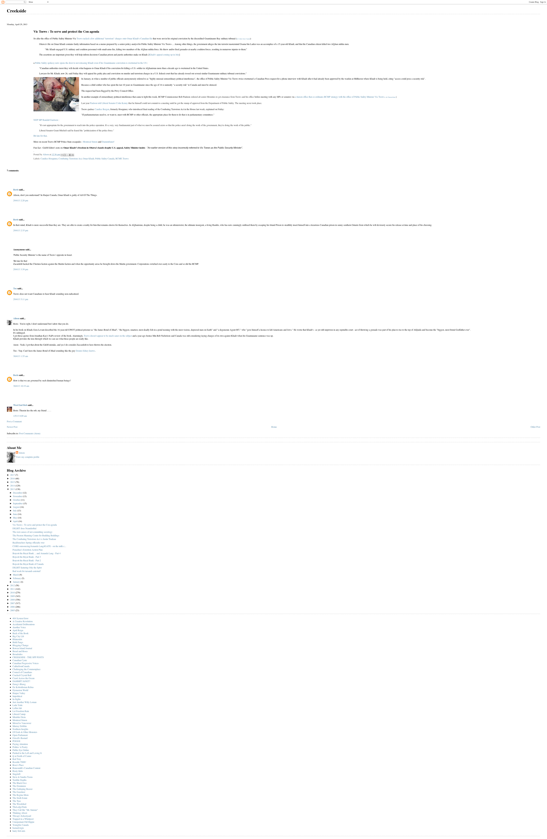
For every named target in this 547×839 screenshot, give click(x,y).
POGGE (16, 740)
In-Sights (17, 699)
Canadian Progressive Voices (26, 663)
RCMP (119, 158)
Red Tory (17, 758)
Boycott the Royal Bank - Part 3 (27, 556)
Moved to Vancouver (22, 723)
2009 (12, 595)
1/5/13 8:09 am (20, 415)
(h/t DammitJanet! (391, 97)
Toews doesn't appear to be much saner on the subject (108, 335)
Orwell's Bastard (20, 737)
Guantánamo (110, 62)
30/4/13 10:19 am (21, 385)
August (16, 506)
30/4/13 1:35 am (20, 356)
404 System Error (20, 618)
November (18, 496)
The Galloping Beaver (22, 788)
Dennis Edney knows (85, 350)
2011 (12, 588)
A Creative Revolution (23, 621)
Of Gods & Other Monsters (25, 732)
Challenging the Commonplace (26, 669)
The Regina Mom (20, 794)
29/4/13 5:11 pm (20, 299)
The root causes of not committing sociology (32, 531)
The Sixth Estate (20, 797)
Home (274, 426)
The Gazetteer (19, 791)
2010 (12, 592)
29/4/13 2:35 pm (20, 230)
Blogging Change (20, 645)
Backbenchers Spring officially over (28, 542)
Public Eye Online (21, 749)
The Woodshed (19, 803)
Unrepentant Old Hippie (23, 821)
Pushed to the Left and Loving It (27, 752)
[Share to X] (67, 155)
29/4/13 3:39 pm (20, 269)
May (15, 517)
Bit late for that (40, 135)
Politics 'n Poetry (20, 746)
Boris (15, 189)
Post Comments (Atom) (29, 433)
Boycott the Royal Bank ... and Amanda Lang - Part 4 (37, 553)
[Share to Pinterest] (72, 155)
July (15, 510)
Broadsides (18, 654)
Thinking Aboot (20, 812)
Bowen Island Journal (22, 648)
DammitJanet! (108, 141)
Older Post (535, 426)
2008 (12, 599)
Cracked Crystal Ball (22, 675)
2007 (12, 603)
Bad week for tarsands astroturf (26, 571)
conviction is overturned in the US (131, 62)
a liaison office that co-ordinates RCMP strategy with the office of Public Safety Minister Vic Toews (339, 96)
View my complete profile (27, 456)
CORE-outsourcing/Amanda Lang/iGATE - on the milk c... (39, 546)
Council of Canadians (22, 672)
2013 (12, 489)
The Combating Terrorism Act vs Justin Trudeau (34, 538)
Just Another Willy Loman (24, 702)
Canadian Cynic (20, 660)
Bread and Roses (20, 651)
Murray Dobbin (20, 726)
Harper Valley (19, 693)
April (15, 521)
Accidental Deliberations (24, 624)
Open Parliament (20, 735)
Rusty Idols (18, 770)
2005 (12, 610)
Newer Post (12, 426)
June (15, 514)
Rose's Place (18, 764)
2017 (12, 474)
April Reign (18, 630)
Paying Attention (20, 743)
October (17, 499)
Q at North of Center (22, 755)
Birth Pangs (18, 642)
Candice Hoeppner (49, 158)
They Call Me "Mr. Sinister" (25, 809)
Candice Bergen (102, 109)
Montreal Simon (90, 141)
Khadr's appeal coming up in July (164, 54)
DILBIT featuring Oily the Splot (27, 567)
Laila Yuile (18, 705)
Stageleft (16, 773)
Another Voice (19, 627)
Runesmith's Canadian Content (26, 767)
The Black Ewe (20, 782)
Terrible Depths (19, 779)
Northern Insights (20, 729)
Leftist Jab (17, 708)
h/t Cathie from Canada (243, 39)
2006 (12, 606)
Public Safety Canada (104, 158)
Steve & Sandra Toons (23, 776)
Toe (15, 288)
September (18, 503)
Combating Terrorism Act (70, 158)
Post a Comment (14, 421)
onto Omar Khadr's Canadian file (137, 38)
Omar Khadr (88, 158)
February (17, 578)
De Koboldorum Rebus (23, 687)
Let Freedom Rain (21, 711)
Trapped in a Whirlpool (23, 818)
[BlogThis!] (64, 155)
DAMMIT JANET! (21, 681)
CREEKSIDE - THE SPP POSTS (28, 657)
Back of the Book (20, 633)
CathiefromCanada (21, 666)
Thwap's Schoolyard (22, 815)
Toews (80, 38)
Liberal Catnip (19, 714)
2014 (12, 485)
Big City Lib (18, 636)
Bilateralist (17, 639)
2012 (12, 585)
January (17, 581)
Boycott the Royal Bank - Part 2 (27, 560)
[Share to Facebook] (70, 155)
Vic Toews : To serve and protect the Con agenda (35, 524)
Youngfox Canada (21, 824)
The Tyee (17, 800)
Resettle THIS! (19, 761)
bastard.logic (18, 827)
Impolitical (17, 696)
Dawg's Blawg (19, 684)
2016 (12, 478)
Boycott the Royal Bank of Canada (28, 563)
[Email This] (62, 155)
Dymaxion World (20, 690)
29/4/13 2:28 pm (20, 200)
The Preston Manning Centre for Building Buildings (36, 535)
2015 (12, 481)
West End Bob (20, 405)
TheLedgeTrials (20, 806)
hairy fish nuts (19, 830)
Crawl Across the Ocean (23, 678)
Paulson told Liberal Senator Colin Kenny (109, 103)
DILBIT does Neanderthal (24, 528)
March (16, 574)
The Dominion (19, 785)
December (18, 492)
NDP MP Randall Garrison (45, 119)
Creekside (16, 10)
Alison (16, 318)
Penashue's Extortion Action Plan (28, 549)
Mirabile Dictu (19, 717)
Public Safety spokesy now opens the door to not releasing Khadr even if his (69, 62)
